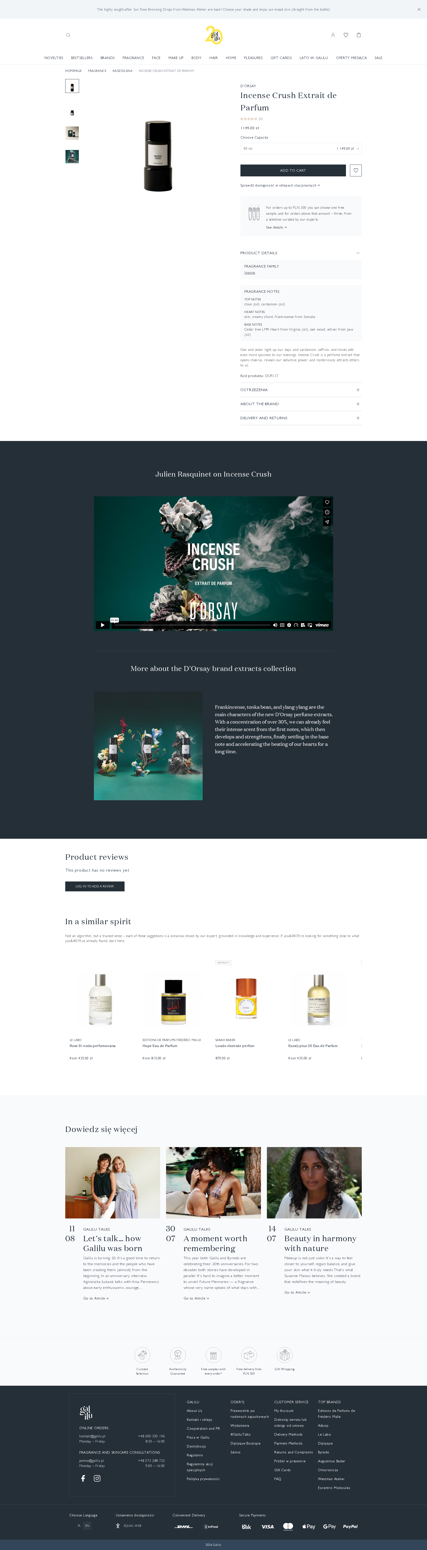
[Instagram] (97, 1478)
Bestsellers (82, 58)
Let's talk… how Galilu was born (113, 1243)
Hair (214, 58)
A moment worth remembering (216, 1243)
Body (197, 58)
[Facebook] (83, 1478)
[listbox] (301, 149)
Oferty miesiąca (351, 58)
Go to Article (94, 1298)
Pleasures (253, 58)
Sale (379, 58)
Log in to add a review (95, 886)
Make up (176, 58)
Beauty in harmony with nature (320, 1243)
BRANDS (108, 58)
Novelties (53, 58)
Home (231, 58)
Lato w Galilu (314, 58)
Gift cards (281, 58)
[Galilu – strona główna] (214, 35)
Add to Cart (293, 170)
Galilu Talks (96, 1229)
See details (274, 227)
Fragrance (133, 58)
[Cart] (359, 35)
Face (156, 58)
